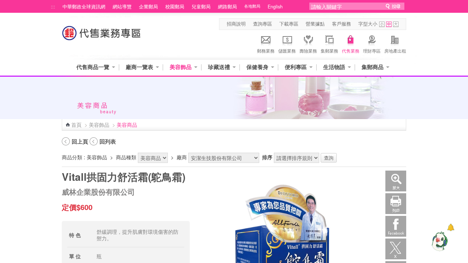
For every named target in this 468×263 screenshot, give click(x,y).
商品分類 (72, 157)
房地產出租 (395, 50)
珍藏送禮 (219, 67)
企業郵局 (148, 6)
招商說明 (236, 23)
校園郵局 (174, 6)
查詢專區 (262, 23)
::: (53, 6)
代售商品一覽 (92, 67)
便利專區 (296, 67)
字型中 (389, 24)
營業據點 (315, 23)
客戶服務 (341, 23)
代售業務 (350, 50)
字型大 (396, 24)
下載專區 (288, 23)
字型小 (382, 24)
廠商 (182, 157)
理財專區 (372, 50)
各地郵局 (252, 6)
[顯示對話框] (450, 227)
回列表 (107, 141)
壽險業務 (308, 50)
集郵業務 (329, 50)
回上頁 (80, 141)
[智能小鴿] (438, 241)
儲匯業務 (287, 50)
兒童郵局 (201, 6)
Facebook (395, 226)
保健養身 (257, 67)
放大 (395, 181)
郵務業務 (266, 50)
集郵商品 (373, 67)
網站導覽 (122, 6)
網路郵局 (227, 6)
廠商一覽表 (139, 67)
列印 (395, 203)
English (275, 6)
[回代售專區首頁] (101, 36)
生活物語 (334, 67)
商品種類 (126, 157)
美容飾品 (181, 67)
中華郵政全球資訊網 (84, 6)
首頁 (76, 124)
